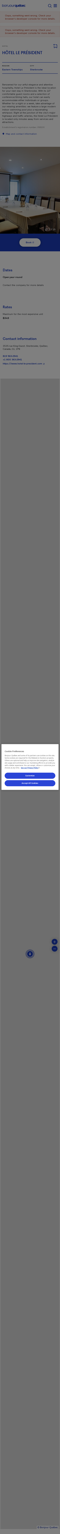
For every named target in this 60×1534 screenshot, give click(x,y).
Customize (30, 776)
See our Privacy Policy (30, 768)
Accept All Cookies (30, 783)
